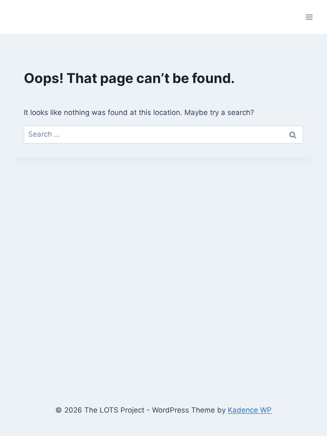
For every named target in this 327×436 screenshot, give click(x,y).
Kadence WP (250, 410)
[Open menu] (309, 16)
